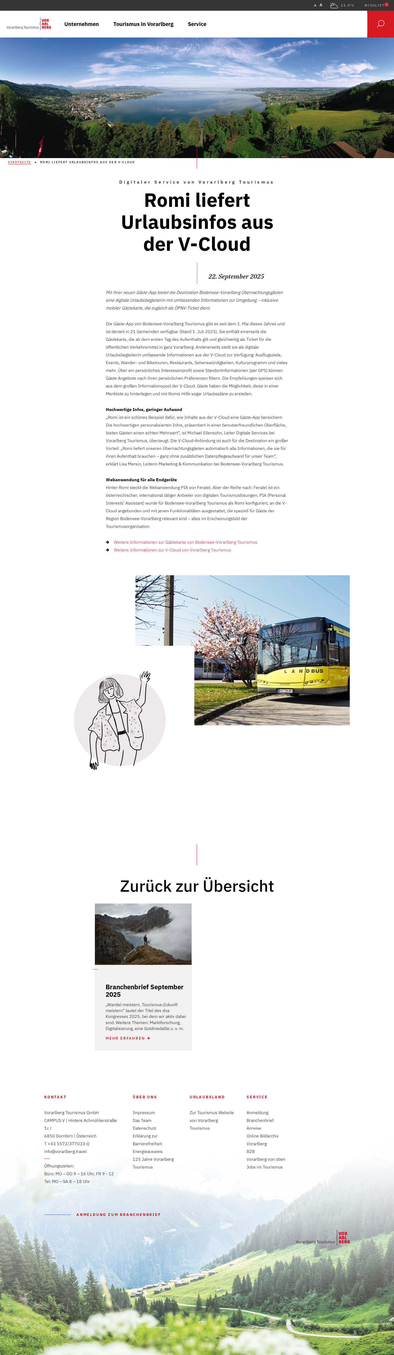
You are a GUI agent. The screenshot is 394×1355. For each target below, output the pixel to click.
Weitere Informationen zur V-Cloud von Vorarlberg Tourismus (172, 550)
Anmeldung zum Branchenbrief (118, 1214)
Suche (380, 24)
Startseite (19, 162)
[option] (143, 977)
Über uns (145, 1097)
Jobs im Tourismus (265, 1167)
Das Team (142, 1120)
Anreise (254, 1128)
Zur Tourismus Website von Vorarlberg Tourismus (212, 1120)
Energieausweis (148, 1151)
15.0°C (348, 5)
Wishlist (376, 5)
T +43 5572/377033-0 (67, 1143)
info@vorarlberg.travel (65, 1151)
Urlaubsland (207, 1097)
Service (257, 1097)
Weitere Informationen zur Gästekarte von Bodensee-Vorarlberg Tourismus (185, 542)
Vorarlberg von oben (266, 1159)
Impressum (144, 1112)
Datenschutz (144, 1128)
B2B (251, 1151)
